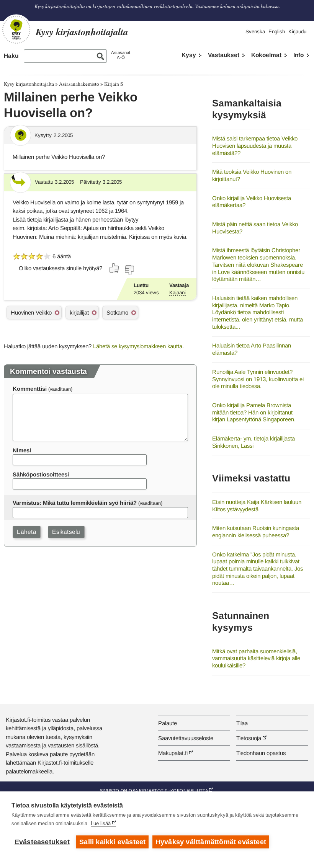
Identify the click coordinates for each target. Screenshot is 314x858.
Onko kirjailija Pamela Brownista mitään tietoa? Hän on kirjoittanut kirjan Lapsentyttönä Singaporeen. (254, 412)
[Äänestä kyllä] (114, 268)
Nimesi (22, 450)
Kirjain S (113, 83)
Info (298, 55)
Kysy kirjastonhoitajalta (29, 83)
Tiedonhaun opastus (261, 753)
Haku (11, 55)
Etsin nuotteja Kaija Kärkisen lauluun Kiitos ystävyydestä (256, 505)
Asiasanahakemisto (79, 83)
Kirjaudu (297, 31)
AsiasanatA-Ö (120, 55)
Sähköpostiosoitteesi (41, 474)
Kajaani (177, 292)
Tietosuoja (248, 738)
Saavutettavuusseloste (185, 738)
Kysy (189, 55)
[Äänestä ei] (129, 270)
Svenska (255, 31)
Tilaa (242, 723)
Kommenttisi (30, 388)
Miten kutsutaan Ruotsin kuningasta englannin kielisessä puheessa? (255, 531)
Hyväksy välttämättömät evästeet (210, 842)
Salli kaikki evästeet (112, 842)
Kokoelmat (266, 55)
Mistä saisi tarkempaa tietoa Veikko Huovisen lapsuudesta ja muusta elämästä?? (255, 145)
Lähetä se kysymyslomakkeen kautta (137, 346)
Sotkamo (117, 312)
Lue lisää (101, 823)
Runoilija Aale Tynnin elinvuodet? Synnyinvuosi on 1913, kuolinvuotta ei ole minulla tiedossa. (258, 379)
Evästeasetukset (42, 842)
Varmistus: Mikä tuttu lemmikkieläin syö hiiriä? (75, 502)
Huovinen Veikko (31, 312)
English (276, 31)
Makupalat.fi (173, 753)
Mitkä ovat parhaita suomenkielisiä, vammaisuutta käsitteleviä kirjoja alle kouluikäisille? (256, 658)
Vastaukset (223, 55)
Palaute (167, 723)
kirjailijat (79, 312)
